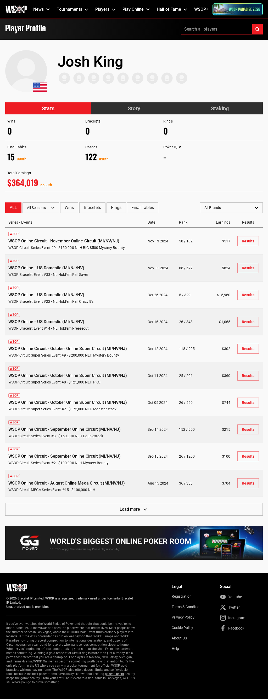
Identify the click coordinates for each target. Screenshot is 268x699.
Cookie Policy (182, 628)
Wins (69, 207)
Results (248, 241)
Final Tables (142, 207)
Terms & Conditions (187, 607)
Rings (116, 207)
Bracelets (92, 207)
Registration (182, 596)
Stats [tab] (48, 108)
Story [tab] (134, 108)
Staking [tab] (220, 108)
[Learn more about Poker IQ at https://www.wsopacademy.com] (180, 147)
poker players (114, 674)
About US (179, 638)
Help (175, 648)
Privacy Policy (183, 617)
